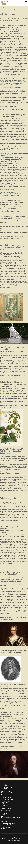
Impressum (11, 836)
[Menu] (26, 2)
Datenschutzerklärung (20, 836)
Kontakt (5, 836)
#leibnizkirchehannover (7, 794)
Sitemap (14, 837)
